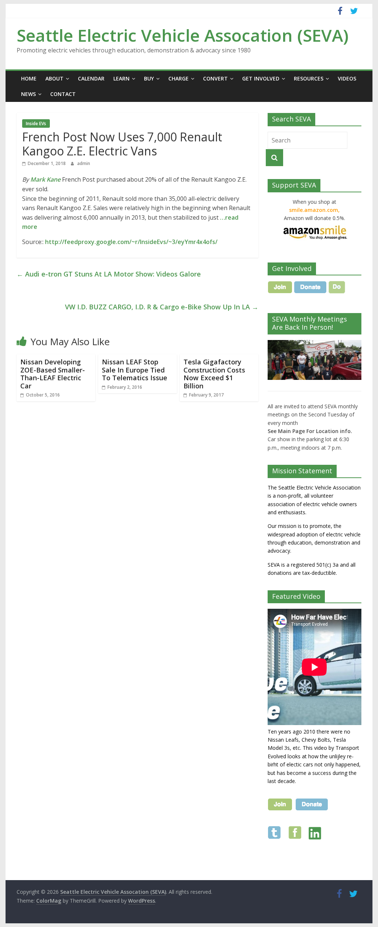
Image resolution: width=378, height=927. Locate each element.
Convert (215, 78)
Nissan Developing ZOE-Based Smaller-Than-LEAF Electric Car (52, 373)
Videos (347, 78)
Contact (63, 93)
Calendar (91, 78)
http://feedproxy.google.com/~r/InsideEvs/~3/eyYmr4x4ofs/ (131, 242)
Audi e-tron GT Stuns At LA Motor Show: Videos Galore (109, 273)
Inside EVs (36, 123)
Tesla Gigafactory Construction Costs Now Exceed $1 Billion (214, 373)
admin (83, 163)
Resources (308, 78)
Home (29, 78)
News (28, 93)
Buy (149, 78)
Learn (121, 78)
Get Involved (260, 78)
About (54, 78)
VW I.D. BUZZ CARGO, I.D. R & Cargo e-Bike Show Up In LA (161, 306)
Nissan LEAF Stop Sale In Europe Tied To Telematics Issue (134, 369)
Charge (178, 78)
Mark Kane (45, 179)
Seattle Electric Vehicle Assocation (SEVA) (182, 35)
